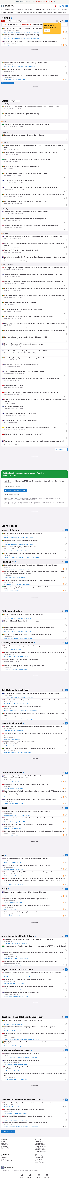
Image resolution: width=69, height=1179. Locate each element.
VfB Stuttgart (13, 649)
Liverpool (14, 79)
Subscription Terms (40, 1161)
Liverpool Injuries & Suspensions (28, 710)
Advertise (4, 1157)
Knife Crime (7, 862)
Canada (11, 909)
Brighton (6, 788)
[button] (22, 21)
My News (30, 1177)
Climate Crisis (19, 9)
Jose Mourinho (21, 976)
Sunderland (21, 1107)
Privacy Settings (39, 1162)
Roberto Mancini (8, 704)
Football (38, 9)
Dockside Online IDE (6, 1161)
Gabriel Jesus (7, 803)
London (21, 876)
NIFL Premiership (8, 1113)
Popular (13, 21)
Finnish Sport (42, 12)
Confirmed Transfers (23, 1057)
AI (26, 9)
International (10, 12)
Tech (58, 9)
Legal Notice (33, 499)
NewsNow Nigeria (40, 1144)
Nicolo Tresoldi (8, 663)
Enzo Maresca (20, 983)
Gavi (22, 739)
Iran (12, 9)
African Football (19, 719)
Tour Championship (19, 815)
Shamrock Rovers (21, 12)
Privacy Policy (24, 499)
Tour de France (21, 577)
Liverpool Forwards (24, 745)
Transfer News (27, 1046)
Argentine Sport (18, 965)
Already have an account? (11, 494)
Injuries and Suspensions (32, 557)
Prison (5, 884)
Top (3, 21)
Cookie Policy (39, 1157)
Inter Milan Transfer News (26, 697)
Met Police (7, 876)
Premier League (24, 656)
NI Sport (25, 1113)
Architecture (20, 730)
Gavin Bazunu (7, 1030)
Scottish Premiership (18, 1120)
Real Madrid (29, 976)
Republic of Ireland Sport (33, 32)
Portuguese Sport (29, 719)
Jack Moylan (7, 1024)
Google (6, 909)
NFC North (7, 835)
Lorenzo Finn (7, 577)
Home (3, 1141)
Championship (19, 1024)
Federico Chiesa (8, 710)
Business (31, 9)
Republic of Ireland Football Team (18, 1039)
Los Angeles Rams (17, 822)
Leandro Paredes (15, 739)
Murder (12, 869)
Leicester (16, 45)
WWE (12, 828)
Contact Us (4, 1144)
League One (23, 45)
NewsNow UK (39, 1141)
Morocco (13, 730)
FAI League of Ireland (19, 32)
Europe (20, 896)
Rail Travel (19, 862)
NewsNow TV (5, 1148)
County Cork (7, 557)
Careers (3, 1159)
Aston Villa (17, 943)
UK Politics (20, 884)
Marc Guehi (13, 983)
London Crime (14, 876)
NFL (24, 822)
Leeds (11, 797)
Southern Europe (13, 896)
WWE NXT (6, 828)
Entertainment (51, 9)
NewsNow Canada (40, 1149)
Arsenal (21, 803)
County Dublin (18, 73)
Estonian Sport (17, 584)
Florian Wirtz (7, 656)
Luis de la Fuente (8, 1079)
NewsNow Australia (40, 1151)
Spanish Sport (33, 1057)
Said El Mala (7, 669)
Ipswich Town (7, 781)
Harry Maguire (7, 990)
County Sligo (14, 638)
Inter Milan (17, 590)
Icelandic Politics (8, 915)
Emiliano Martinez (8, 943)
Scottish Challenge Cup (22, 1126)
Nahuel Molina (14, 958)
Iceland (16, 915)
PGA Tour (27, 815)
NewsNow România (40, 1146)
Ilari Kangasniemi (32, 12)
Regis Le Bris (7, 1107)
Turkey (20, 902)
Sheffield (6, 869)
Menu (38, 1177)
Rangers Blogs (8, 1120)
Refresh (46, 1177)
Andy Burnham (12, 884)
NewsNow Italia (39, 1148)
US (15, 909)
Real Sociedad (8, 1064)
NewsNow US (39, 1143)
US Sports (16, 835)
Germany (13, 862)
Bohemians (7, 550)
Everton (6, 1039)
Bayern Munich (17, 663)
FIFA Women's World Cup (10, 1057)
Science (64, 9)
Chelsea (12, 788)
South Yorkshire (19, 869)
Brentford (6, 797)
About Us (4, 1143)
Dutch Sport (14, 1071)
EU (19, 915)
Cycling (14, 577)
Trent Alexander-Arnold (10, 976)
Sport (44, 9)
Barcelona (15, 803)
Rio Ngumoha (14, 745)
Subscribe (4, 1146)
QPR (13, 1024)
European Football (22, 1064)
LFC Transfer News (23, 649)
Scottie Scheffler (8, 815)
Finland (3, 12)
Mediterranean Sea (9, 719)
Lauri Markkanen (8, 584)
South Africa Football (25, 752)
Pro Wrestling (17, 828)
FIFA (22, 950)
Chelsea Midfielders (18, 996)
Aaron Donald (7, 822)
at (33, 2)
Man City (6, 983)
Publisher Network (6, 1156)
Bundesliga (25, 663)
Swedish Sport (26, 584)
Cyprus (6, 896)
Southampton (15, 1030)
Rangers (27, 1120)
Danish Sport (15, 669)
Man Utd (14, 781)
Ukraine (7, 9)
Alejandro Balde (15, 697)
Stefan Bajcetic (22, 79)
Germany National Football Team (56, 12)
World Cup (7, 730)
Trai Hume (14, 1107)
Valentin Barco (8, 996)
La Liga (15, 1064)
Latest (8, 21)
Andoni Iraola (15, 656)
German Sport (23, 669)
